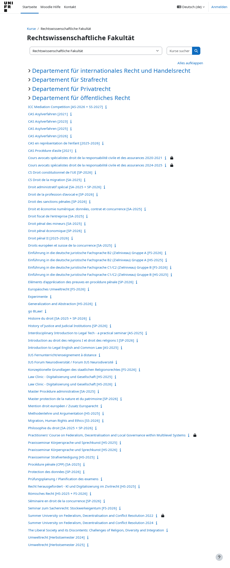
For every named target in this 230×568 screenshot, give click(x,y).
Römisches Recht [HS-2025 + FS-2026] (57, 493)
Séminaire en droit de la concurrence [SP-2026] (64, 501)
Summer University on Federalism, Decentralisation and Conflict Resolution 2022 (90, 515)
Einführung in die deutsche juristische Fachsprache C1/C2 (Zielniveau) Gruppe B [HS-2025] (98, 274)
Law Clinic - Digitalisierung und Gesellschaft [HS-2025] (70, 376)
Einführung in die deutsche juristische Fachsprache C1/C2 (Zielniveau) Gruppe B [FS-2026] (98, 267)
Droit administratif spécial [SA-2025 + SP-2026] (64, 187)
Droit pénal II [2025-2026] (48, 238)
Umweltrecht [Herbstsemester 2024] (56, 537)
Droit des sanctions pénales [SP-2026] (57, 201)
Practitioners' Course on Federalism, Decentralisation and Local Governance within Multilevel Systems (107, 435)
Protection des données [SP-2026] (54, 471)
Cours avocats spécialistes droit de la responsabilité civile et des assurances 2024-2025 (95, 165)
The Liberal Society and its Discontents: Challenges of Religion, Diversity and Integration (96, 530)
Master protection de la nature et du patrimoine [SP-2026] (73, 398)
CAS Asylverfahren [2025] (48, 128)
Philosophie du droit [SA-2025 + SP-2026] (60, 428)
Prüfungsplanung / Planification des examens (63, 479)
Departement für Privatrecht (71, 89)
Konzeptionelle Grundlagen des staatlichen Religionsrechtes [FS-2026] (82, 369)
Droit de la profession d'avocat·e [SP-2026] (61, 194)
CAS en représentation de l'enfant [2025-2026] (64, 143)
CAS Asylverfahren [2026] (48, 136)
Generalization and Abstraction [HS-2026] (60, 303)
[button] (191, 6)
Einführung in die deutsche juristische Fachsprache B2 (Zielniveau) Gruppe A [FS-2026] (95, 252)
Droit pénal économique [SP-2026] (55, 230)
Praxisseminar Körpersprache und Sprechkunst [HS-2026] (72, 449)
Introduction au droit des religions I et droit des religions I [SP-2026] (81, 340)
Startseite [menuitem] (29, 6)
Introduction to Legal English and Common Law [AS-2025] (73, 347)
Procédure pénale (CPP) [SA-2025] (54, 464)
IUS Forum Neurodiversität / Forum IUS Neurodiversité (70, 362)
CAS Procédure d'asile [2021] (50, 150)
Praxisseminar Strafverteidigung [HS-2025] (61, 457)
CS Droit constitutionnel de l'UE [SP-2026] (60, 172)
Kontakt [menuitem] (70, 6)
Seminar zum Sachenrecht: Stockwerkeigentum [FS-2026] (72, 508)
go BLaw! (35, 311)
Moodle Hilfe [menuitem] (50, 6)
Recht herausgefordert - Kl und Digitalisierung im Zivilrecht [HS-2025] (82, 486)
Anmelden (219, 6)
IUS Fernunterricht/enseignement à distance (62, 355)
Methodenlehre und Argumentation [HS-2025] (64, 413)
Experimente (38, 296)
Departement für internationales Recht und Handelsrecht (111, 70)
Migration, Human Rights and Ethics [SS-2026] (64, 420)
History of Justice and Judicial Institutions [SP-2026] (67, 325)
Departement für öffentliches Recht (81, 98)
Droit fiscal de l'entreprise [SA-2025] (56, 216)
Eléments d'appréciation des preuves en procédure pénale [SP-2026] (80, 282)
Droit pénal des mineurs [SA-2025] (55, 223)
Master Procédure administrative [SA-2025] (61, 391)
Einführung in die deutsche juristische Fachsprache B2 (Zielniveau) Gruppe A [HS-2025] (95, 260)
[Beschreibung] (107, 106)
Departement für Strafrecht (69, 79)
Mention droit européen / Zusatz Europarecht (63, 406)
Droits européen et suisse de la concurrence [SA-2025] (70, 245)
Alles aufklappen (190, 63)
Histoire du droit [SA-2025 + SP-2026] (57, 318)
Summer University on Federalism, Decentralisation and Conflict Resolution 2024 (90, 522)
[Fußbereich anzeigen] (219, 557)
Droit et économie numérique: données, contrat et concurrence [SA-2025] (85, 209)
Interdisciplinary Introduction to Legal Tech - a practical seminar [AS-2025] (85, 333)
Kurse (31, 28)
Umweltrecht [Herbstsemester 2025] (56, 544)
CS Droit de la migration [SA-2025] (55, 179)
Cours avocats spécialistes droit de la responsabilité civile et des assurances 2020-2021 (95, 157)
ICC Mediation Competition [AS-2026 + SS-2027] (65, 106)
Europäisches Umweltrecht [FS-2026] (56, 289)
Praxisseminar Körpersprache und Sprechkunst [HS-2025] (72, 442)
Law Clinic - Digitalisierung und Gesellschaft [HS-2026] (70, 384)
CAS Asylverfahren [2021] (48, 114)
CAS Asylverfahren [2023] (48, 121)
